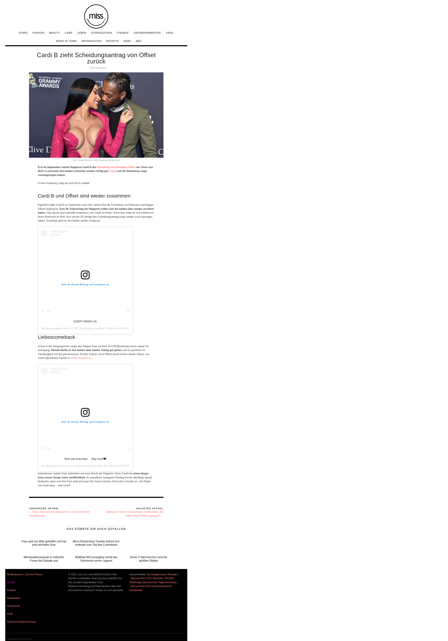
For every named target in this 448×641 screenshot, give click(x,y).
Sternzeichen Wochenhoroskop (148, 586)
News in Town (66, 41)
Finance (123, 32)
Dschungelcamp (156, 574)
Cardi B (73, 465)
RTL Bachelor (155, 578)
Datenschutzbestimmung (21, 621)
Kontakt (11, 590)
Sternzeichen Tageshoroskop (159, 582)
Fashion (38, 32)
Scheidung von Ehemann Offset (115, 167)
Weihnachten (92, 41)
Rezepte (112, 41)
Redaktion (101, 67)
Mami (127, 41)
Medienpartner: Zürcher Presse (25, 574)
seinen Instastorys (81, 357)
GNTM (169, 578)
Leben (81, 32)
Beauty (54, 32)
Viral (170, 32)
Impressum (13, 605)
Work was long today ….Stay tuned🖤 (85, 458)
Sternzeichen (101, 32)
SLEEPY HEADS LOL (85, 321)
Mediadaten (13, 597)
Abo (138, 41)
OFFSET (74, 328)
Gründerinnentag (147, 32)
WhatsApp (135, 582)
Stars (23, 32)
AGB (10, 613)
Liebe (68, 32)
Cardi (113, 170)
